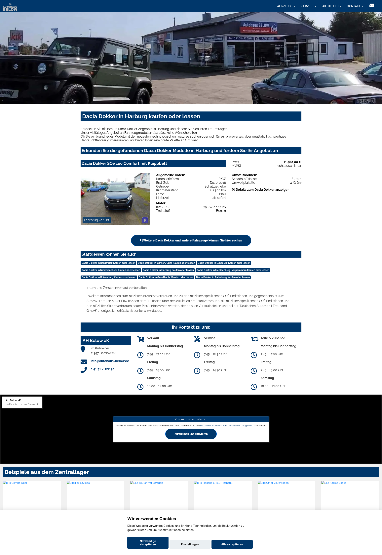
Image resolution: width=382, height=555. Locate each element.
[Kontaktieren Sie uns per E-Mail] (371, 5)
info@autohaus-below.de (110, 361)
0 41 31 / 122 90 (102, 369)
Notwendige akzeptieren (148, 542)
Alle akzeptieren (232, 544)
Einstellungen (190, 544)
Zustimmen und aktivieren (191, 434)
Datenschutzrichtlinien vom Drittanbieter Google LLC (226, 425)
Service (307, 6)
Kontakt (354, 6)
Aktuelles (330, 6)
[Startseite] (10, 6)
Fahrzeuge (284, 6)
